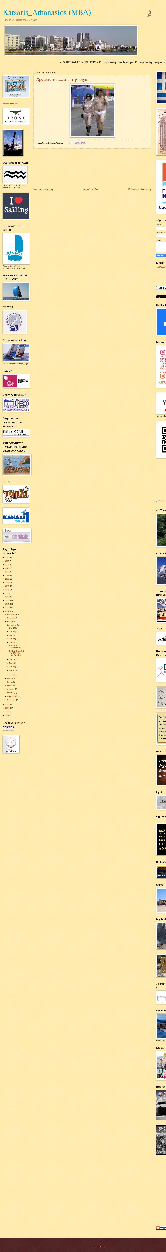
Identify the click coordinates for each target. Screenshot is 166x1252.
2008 (7, 712)
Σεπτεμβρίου (12, 625)
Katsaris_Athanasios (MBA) (47, 12)
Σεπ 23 (12, 639)
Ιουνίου (10, 682)
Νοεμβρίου (11, 618)
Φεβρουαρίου (12, 696)
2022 (7, 572)
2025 (7, 561)
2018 (7, 586)
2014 (7, 601)
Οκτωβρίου (11, 621)
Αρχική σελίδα (90, 189)
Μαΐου (9, 686)
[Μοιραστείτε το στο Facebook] (82, 143)
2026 (7, 558)
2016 (7, 593)
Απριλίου (11, 689)
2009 (7, 708)
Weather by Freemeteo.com (10, 103)
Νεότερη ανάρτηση (43, 189)
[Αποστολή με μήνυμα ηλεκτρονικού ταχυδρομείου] (75, 143)
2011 (7, 611)
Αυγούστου (11, 675)
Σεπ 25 (12, 635)
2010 (7, 705)
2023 (7, 568)
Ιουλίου (10, 678)
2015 (7, 597)
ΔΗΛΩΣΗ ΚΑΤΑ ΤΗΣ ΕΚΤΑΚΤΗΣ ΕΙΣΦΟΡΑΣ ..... (16, 653)
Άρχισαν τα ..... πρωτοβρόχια (62, 79)
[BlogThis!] (77, 143)
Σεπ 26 (12, 632)
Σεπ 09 (12, 667)
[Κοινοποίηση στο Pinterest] (84, 143)
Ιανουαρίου (11, 700)
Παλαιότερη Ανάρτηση (139, 189)
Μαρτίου (10, 693)
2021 (7, 575)
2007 (7, 715)
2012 (7, 608)
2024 (7, 565)
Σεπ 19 (12, 659)
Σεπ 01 (12, 670)
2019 (7, 583)
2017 (7, 590)
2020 (7, 579)
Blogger (102, 1247)
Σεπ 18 (12, 663)
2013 (7, 604)
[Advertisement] (92, 168)
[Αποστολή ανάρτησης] (70, 143)
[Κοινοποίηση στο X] (79, 143)
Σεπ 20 (12, 642)
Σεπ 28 (12, 628)
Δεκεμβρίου (11, 614)
